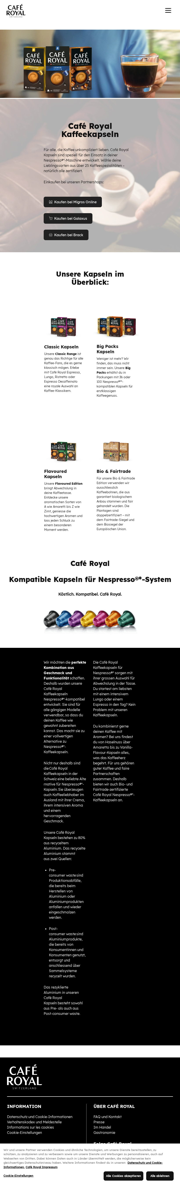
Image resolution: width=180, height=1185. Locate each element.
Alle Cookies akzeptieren (123, 1176)
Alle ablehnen (160, 1176)
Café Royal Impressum (42, 1167)
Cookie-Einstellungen (19, 1175)
